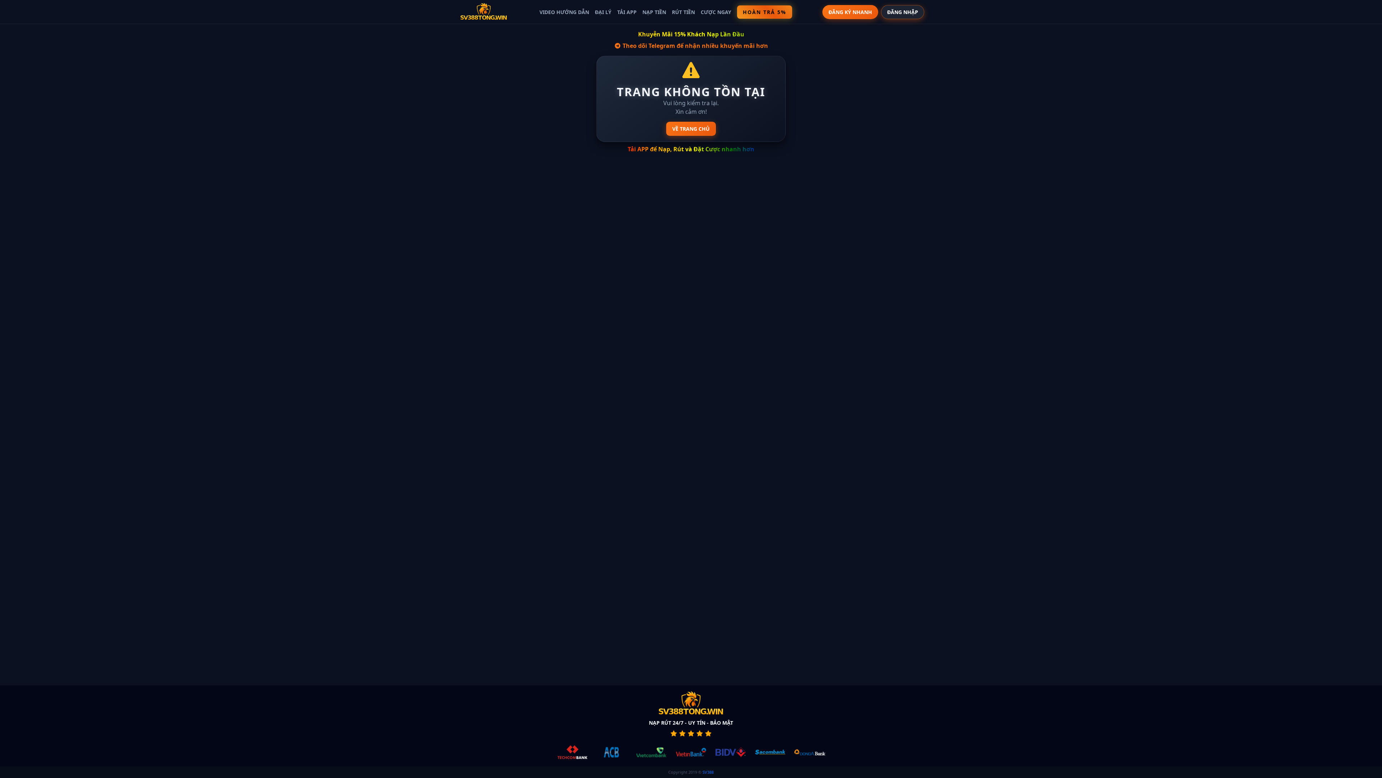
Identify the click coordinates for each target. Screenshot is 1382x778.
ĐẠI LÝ (603, 12)
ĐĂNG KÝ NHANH (850, 12)
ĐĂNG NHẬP (902, 12)
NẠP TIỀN (654, 12)
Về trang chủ (691, 128)
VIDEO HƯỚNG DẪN (564, 12)
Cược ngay (716, 12)
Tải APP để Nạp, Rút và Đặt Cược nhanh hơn (691, 149)
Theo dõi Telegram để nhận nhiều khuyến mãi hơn (694, 46)
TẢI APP (627, 12)
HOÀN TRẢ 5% (764, 12)
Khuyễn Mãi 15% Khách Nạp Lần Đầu (691, 34)
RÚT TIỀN (683, 12)
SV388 (708, 772)
